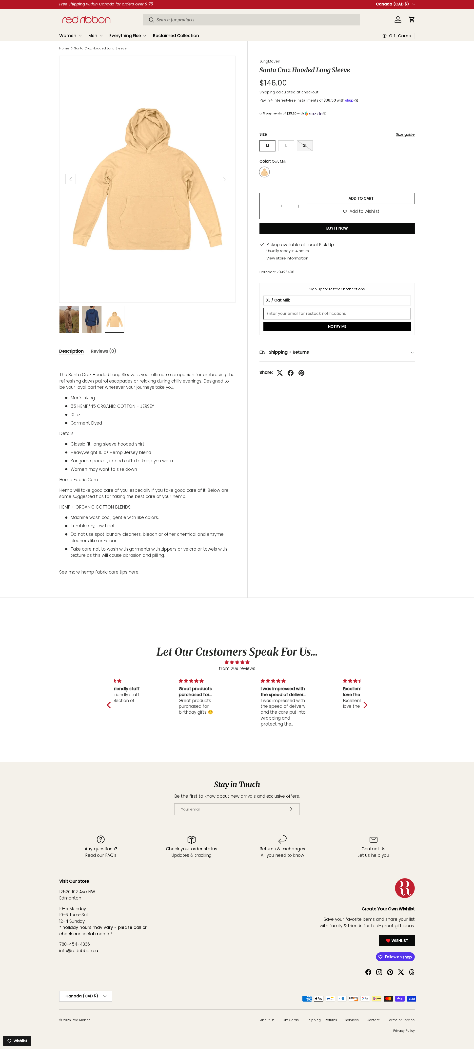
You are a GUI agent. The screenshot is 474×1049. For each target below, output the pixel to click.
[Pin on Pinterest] (301, 372)
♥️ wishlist (397, 940)
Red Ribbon (81, 1020)
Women (67, 36)
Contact (373, 1020)
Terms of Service (401, 1020)
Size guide (405, 134)
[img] (237, 662)
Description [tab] (71, 351)
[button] (337, 113)
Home (64, 48)
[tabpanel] (147, 468)
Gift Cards (290, 1020)
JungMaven (269, 61)
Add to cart (361, 198)
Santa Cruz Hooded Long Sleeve (100, 48)
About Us (267, 1020)
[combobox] (251, 19)
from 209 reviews (237, 668)
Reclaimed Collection (176, 36)
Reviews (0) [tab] (103, 351)
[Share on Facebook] (290, 372)
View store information (287, 258)
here (133, 572)
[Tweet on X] (279, 372)
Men (92, 36)
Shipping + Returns (322, 1020)
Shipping (267, 92)
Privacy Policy (404, 1031)
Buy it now (337, 228)
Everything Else (125, 36)
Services (352, 1020)
